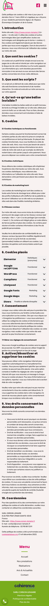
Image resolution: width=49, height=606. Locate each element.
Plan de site (25, 602)
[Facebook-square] (38, 5)
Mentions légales (24, 595)
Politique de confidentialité (24, 598)
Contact (24, 575)
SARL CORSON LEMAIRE (24, 592)
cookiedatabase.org (10, 534)
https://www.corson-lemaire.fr (26, 32)
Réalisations (24, 566)
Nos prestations (24, 561)
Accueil (24, 556)
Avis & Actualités (24, 570)
